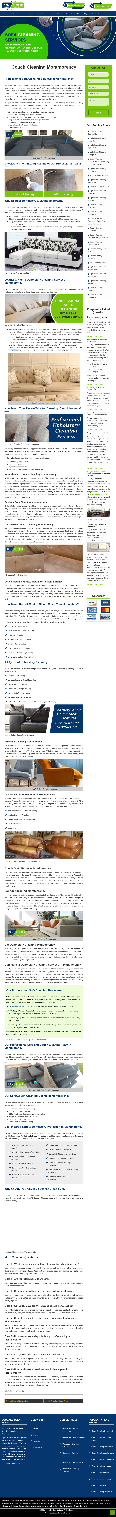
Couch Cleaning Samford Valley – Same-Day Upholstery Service (98, 161)
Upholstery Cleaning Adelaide (70, 1470)
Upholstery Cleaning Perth (72, 1462)
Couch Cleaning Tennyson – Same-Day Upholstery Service (96, 221)
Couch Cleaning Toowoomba (102, 1459)
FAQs (58, 14)
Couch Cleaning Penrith (100, 1472)
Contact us (37, 1447)
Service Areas (47, 14)
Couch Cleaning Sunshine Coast (101, 1438)
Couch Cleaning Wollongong (102, 1453)
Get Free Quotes (97, 14)
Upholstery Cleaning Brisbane (70, 1445)
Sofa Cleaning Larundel (99, 175)
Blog (86, 14)
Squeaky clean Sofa (9, 1438)
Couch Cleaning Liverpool (101, 1466)
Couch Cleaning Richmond (101, 1485)
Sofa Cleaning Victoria (15, 1391)
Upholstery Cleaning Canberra (70, 1454)
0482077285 (69, 105)
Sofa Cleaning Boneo (98, 262)
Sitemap (36, 1441)
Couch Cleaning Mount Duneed (57, 1401)
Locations (24, 14)
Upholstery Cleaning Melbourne (70, 1429)
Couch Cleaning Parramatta (102, 1446)
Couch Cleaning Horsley (99, 186)
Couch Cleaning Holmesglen (17, 1401)
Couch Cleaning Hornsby (101, 1479)
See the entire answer (95, 336)
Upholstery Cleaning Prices (72, 14)
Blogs (35, 1435)
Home (15, 14)
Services (35, 14)
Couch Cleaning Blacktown (101, 1491)
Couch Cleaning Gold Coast (102, 1431)
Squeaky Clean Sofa (53, 1510)
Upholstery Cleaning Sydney (73, 1437)
